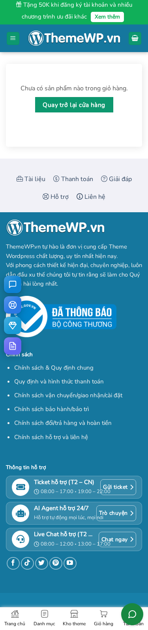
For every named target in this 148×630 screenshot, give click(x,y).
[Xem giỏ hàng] (135, 38)
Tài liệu (34, 179)
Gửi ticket (115, 487)
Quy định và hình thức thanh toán (59, 381)
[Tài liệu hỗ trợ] (12, 346)
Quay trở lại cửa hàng (74, 105)
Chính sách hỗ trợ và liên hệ (51, 437)
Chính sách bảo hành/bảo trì (51, 409)
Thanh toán (76, 179)
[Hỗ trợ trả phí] (12, 325)
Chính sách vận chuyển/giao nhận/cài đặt (68, 395)
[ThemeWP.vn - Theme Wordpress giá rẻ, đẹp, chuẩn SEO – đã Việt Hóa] (74, 38)
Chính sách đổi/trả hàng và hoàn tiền (63, 423)
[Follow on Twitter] (41, 563)
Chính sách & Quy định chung (54, 368)
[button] (13, 38)
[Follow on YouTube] (70, 563)
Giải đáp (119, 179)
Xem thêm (107, 17)
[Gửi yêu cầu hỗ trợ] (12, 305)
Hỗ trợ (59, 197)
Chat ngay (114, 539)
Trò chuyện (113, 513)
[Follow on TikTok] (27, 563)
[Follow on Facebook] (13, 563)
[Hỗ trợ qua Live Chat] (12, 284)
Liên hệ (94, 197)
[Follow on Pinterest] (55, 563)
